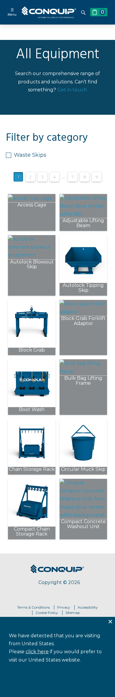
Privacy (63, 607)
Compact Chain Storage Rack (32, 532)
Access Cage (31, 205)
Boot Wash (32, 409)
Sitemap (72, 612)
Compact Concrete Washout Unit (83, 524)
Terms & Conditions (33, 607)
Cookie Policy (46, 612)
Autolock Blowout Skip (32, 265)
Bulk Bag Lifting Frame (83, 381)
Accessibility (88, 607)
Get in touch (72, 90)
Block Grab (32, 350)
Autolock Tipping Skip (83, 288)
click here (37, 651)
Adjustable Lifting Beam (83, 223)
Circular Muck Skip (83, 469)
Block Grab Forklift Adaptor (83, 321)
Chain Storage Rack (32, 469)
